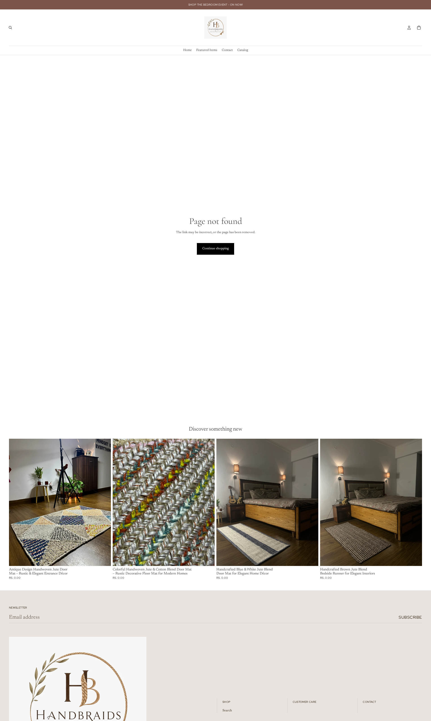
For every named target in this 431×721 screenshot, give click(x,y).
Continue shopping (215, 248)
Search (227, 710)
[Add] (104, 559)
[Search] (10, 28)
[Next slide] (104, 502)
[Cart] (419, 28)
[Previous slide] (15, 502)
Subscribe (410, 617)
